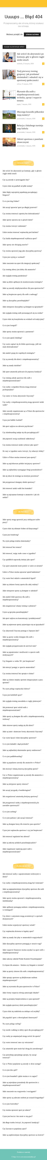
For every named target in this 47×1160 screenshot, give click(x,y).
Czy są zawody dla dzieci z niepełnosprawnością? (21, 359)
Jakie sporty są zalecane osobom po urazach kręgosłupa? (23, 1098)
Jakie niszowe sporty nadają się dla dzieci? (18, 725)
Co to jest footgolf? (10, 325)
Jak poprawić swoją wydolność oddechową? (19, 439)
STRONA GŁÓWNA (32, 34)
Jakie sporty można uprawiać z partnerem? (18, 332)
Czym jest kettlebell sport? (12, 695)
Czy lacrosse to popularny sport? (15, 1129)
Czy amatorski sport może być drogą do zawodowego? (23, 1049)
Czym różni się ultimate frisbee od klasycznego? (20, 529)
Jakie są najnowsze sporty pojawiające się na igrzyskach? (23, 625)
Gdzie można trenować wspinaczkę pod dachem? (21, 232)
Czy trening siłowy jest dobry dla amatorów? (19, 270)
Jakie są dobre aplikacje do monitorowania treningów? (23, 282)
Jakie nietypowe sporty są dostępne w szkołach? (20, 591)
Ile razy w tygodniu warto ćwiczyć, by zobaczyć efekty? (23, 451)
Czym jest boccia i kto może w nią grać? (18, 1116)
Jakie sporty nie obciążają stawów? (15, 245)
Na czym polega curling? (12, 1024)
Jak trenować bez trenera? (12, 547)
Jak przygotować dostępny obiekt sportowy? (19, 482)
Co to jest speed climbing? (12, 338)
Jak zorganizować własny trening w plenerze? (19, 606)
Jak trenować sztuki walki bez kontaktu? (17, 488)
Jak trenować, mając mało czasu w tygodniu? (19, 553)
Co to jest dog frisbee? (11, 201)
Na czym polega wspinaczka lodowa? (16, 689)
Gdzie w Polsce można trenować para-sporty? (19, 457)
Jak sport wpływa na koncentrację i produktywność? (22, 618)
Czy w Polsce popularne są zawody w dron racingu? (22, 1064)
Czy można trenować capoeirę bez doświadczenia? (21, 214)
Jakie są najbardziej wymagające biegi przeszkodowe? (22, 470)
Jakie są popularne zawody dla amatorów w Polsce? (22, 763)
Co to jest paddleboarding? (12, 756)
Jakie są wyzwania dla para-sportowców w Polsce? (21, 987)
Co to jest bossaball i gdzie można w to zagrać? (20, 1076)
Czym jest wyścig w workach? (14, 257)
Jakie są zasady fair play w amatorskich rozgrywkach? (22, 937)
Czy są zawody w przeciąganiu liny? (16, 180)
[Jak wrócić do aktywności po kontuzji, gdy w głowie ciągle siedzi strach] (9, 57)
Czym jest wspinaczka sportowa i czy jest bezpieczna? (22, 830)
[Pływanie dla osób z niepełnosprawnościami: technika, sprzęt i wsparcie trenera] (9, 95)
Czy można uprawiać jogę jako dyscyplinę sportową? (22, 251)
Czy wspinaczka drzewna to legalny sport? (18, 931)
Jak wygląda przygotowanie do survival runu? (19, 646)
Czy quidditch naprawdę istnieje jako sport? (19, 560)
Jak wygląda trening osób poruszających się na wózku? (23, 313)
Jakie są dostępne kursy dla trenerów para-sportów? (21, 824)
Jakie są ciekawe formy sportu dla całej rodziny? (20, 584)
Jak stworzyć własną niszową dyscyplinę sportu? (20, 769)
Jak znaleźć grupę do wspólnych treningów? (19, 353)
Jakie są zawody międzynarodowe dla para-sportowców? (23, 288)
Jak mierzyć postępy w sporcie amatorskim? (19, 667)
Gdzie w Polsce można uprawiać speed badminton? (21, 572)
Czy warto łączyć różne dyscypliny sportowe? (19, 738)
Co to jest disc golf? (10, 1070)
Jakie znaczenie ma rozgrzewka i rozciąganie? (19, 1091)
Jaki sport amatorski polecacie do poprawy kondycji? (22, 372)
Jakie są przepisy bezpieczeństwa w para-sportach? (21, 999)
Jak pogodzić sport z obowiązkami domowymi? (20, 1018)
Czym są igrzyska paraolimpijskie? (15, 612)
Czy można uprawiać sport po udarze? (17, 1110)
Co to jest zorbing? (10, 812)
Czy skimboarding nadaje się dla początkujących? (21, 432)
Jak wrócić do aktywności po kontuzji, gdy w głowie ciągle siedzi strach (30, 57)
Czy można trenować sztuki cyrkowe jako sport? (20, 445)
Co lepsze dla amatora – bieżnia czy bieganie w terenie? (23, 965)
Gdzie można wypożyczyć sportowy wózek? (19, 925)
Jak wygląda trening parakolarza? (15, 276)
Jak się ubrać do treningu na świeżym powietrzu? (21, 476)
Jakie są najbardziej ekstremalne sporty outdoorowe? (22, 750)
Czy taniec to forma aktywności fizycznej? (18, 396)
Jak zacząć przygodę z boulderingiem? (17, 790)
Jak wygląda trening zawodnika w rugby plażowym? (22, 701)
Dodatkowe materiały (23, 1152)
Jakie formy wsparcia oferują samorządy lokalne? (21, 993)
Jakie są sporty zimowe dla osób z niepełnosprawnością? (23, 971)
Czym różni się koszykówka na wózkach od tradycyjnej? (23, 319)
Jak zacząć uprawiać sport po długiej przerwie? (20, 207)
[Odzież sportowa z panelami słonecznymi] (9, 142)
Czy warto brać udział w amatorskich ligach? (19, 578)
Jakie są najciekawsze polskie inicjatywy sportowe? (21, 464)
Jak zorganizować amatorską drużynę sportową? (20, 796)
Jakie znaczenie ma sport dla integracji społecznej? (21, 263)
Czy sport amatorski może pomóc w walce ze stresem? (23, 566)
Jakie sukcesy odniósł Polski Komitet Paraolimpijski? (22, 959)
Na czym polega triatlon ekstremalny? (17, 541)
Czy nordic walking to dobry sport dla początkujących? (23, 1030)
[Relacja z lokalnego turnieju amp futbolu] (9, 128)
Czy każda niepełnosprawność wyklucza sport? (20, 238)
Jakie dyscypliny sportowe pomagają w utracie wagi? (22, 944)
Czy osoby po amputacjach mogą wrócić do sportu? (22, 1036)
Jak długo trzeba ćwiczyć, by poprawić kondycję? (21, 1123)
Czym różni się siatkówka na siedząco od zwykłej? (21, 1011)
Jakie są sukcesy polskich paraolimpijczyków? (19, 843)
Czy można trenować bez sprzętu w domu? (18, 674)
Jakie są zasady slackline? (12, 365)
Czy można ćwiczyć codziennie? (14, 226)
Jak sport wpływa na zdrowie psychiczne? (18, 426)
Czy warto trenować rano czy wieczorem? (18, 1042)
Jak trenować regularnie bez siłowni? (16, 837)
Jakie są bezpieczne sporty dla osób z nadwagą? (20, 294)
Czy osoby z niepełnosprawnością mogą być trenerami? (23, 883)
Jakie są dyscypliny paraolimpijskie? (16, 301)
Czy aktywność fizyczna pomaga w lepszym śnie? (21, 631)
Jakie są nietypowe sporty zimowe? (15, 784)
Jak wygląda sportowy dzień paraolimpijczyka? (20, 1005)
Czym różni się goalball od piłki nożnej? (18, 186)
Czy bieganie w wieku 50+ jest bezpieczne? (19, 661)
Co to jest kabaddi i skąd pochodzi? (16, 744)
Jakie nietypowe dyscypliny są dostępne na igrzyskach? (23, 307)
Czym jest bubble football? (12, 420)
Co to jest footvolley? (11, 1104)
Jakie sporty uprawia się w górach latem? (18, 220)
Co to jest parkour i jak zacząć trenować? (18, 818)
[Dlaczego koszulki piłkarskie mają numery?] (9, 114)
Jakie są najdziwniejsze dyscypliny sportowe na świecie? (23, 1135)
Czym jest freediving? (11, 535)
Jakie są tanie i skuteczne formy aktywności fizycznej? (23, 732)
